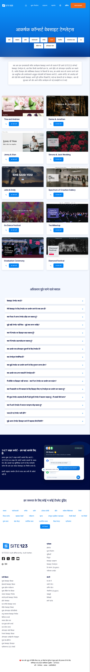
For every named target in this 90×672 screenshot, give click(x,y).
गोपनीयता (39, 665)
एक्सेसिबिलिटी (52, 665)
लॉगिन (67, 5)
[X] (8, 558)
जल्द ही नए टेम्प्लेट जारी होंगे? (16, 413)
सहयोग (53, 5)
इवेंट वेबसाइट (5, 601)
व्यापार (4, 511)
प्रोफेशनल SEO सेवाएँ (8, 647)
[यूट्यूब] (18, 558)
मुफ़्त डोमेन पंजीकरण (8, 587)
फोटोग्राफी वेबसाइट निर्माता (9, 597)
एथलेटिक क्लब (43, 521)
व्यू (6, 124)
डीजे (56, 511)
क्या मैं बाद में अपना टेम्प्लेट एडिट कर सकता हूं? (22, 317)
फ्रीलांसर (68, 521)
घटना (51, 40)
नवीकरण (31, 516)
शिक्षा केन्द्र (56, 521)
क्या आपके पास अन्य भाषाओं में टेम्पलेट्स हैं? (21, 373)
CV (81, 40)
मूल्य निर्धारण (35, 5)
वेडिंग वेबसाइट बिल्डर (8, 607)
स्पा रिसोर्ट (84, 516)
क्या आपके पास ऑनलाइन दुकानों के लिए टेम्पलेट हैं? (24, 349)
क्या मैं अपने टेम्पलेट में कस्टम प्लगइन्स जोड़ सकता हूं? (24, 405)
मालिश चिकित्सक (68, 511)
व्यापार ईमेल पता (6, 620)
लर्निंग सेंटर (50, 587)
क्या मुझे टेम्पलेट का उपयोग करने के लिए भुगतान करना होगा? (26, 365)
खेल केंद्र (17, 521)
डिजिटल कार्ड (6, 617)
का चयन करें (14, 124)
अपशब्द (45, 665)
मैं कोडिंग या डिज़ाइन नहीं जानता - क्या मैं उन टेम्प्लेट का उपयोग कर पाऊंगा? (32, 381)
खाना (41, 516)
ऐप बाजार (53, 567)
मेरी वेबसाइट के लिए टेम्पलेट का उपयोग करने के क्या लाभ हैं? (26, 309)
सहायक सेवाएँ (19, 516)
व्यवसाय (17, 40)
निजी (79, 511)
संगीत (43, 40)
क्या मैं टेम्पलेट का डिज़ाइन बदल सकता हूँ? (20, 333)
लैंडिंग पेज (38, 46)
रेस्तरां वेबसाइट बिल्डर (8, 634)
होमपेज (49, 548)
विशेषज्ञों (49, 597)
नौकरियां (53, 591)
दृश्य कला (5, 521)
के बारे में (49, 581)
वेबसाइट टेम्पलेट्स (52, 564)
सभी (9, 40)
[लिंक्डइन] (13, 558)
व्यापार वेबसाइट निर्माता (8, 594)
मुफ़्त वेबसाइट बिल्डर (7, 581)
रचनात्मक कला (71, 40)
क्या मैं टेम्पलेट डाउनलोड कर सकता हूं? (19, 341)
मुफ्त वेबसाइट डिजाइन (8, 643)
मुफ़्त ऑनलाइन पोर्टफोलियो (9, 610)
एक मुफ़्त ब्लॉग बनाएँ (7, 624)
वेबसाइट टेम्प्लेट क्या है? (14, 301)
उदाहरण (44, 5)
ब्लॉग (25, 40)
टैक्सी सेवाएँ (72, 516)
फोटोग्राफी (34, 40)
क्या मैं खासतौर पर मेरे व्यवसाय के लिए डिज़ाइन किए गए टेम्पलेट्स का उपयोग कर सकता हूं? (36, 389)
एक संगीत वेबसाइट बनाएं (9, 604)
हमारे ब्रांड (50, 601)
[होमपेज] (26, 5)
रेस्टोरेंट (60, 40)
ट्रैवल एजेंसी (45, 511)
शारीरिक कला (29, 521)
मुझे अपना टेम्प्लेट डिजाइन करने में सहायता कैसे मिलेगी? (25, 421)
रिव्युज (48, 558)
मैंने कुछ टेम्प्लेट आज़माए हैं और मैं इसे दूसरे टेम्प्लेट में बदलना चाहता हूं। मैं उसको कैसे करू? (36, 397)
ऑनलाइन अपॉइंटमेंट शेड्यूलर (10, 637)
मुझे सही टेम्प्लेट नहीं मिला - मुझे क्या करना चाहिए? (23, 325)
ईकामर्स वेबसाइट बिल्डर (8, 584)
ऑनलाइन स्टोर (50, 46)
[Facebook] (4, 558)
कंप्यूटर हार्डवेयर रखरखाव (55, 516)
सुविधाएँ (49, 554)
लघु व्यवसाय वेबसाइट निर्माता (10, 614)
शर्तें (35, 665)
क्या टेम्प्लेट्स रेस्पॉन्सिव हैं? (15, 357)
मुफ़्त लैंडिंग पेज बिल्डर (8, 591)
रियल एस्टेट (6, 516)
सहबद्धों (49, 594)
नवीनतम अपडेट (51, 571)
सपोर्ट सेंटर (50, 584)
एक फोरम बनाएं (6, 627)
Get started (78, 5)
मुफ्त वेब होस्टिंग (6, 640)
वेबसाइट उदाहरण (52, 561)
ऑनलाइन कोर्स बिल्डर (8, 630)
